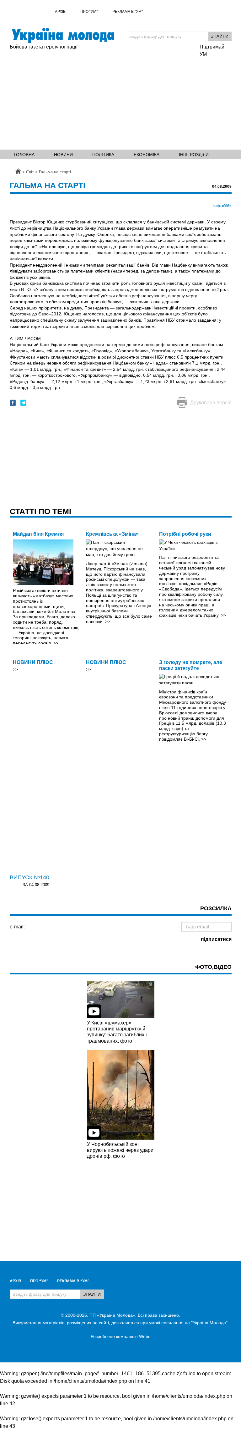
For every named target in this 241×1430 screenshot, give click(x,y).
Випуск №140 (29, 877)
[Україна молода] (63, 35)
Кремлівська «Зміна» (112, 534)
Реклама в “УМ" (127, 11)
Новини (63, 154)
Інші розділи (194, 154)
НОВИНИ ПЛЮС (33, 662)
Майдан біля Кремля (38, 534)
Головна (24, 154)
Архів (60, 11)
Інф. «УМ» (222, 206)
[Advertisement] (102, 97)
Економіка (146, 154)
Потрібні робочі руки (185, 534)
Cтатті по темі (40, 511)
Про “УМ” (89, 11)
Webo (145, 1336)
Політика (103, 154)
